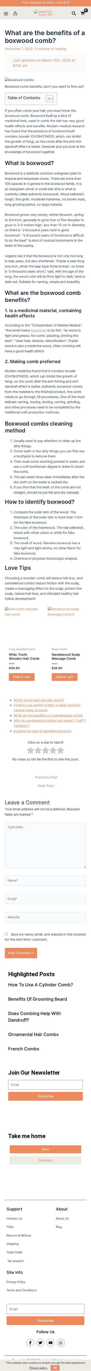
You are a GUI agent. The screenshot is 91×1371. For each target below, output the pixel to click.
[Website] (45, 918)
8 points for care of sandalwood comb (42, 731)
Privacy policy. (38, 1367)
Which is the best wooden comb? (39, 700)
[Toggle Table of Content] (47, 98)
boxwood (38, 330)
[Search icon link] (74, 14)
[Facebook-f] (30, 1343)
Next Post (46, 786)
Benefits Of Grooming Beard (37, 999)
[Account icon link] (15, 13)
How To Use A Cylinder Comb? (40, 984)
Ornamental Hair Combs (33, 1034)
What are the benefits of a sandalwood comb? (48, 716)
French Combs (23, 1048)
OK (55, 1367)
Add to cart (21, 677)
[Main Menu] (6, 14)
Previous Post (46, 777)
